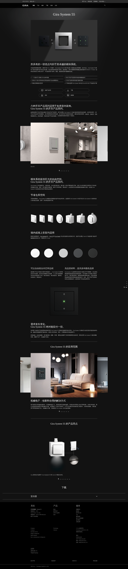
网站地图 (95, 560)
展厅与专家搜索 (79, 518)
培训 (46, 95)
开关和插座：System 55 (36, 509)
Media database (34, 535)
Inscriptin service (34, 531)
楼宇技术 (55, 511)
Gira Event (46, 115)
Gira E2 (87, 114)
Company (33, 528)
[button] (59, 170)
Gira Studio (53, 115)
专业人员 (32, 1)
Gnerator (55, 530)
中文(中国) (101, 1)
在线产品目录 (48, 90)
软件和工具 (78, 512)
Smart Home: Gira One (35, 512)
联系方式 (74, 560)
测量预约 (78, 509)
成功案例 (78, 520)
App (77, 514)
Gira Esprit (40, 115)
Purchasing (55, 528)
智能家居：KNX (34, 511)
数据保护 (53, 560)
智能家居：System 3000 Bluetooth (38, 514)
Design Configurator (35, 533)
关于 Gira (84, 1)
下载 (72, 90)
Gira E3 (92, 114)
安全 (54, 514)
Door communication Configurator (38, 537)
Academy (33, 530)
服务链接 (78, 516)
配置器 (72, 95)
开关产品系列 (56, 512)
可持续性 (95, 1)
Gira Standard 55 (44, 236)
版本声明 (33, 560)
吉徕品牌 (78, 521)
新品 (54, 509)
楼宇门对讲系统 (34, 516)
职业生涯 (90, 1)
